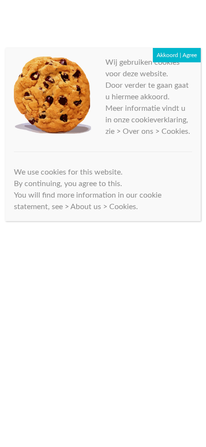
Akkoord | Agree (177, 55)
